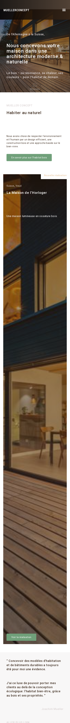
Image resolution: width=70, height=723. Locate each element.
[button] (64, 10)
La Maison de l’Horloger (27, 193)
